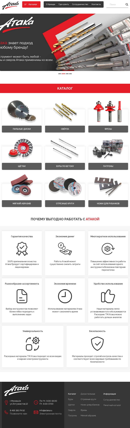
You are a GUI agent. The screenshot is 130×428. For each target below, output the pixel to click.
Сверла (71, 410)
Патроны (72, 415)
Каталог (72, 394)
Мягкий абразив (88, 415)
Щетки (71, 405)
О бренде (50, 4)
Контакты (96, 4)
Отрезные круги (88, 399)
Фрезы (84, 410)
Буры (70, 399)
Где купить (64, 4)
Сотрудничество (80, 4)
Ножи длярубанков (90, 405)
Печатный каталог (112, 405)
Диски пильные (88, 394)
